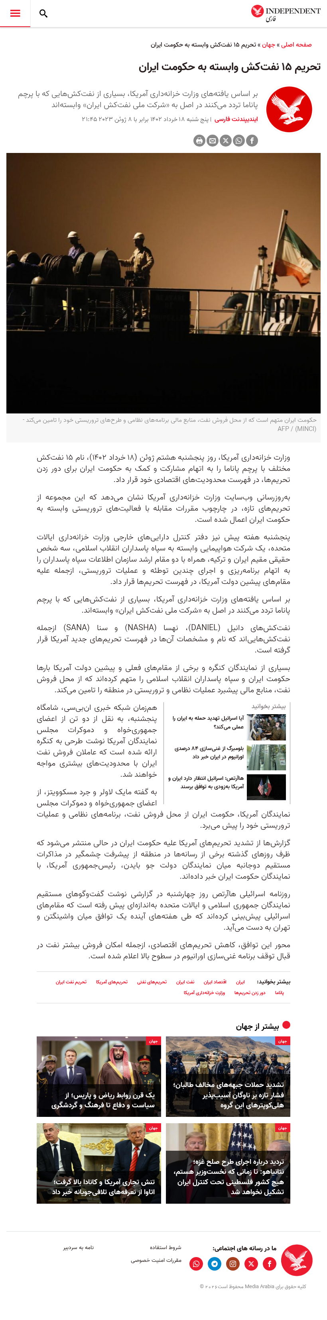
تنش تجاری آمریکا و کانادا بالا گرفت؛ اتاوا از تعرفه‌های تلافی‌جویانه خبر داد (103, 1187)
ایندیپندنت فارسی (235, 119)
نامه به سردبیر (78, 1247)
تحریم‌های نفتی (152, 982)
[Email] (213, 141)
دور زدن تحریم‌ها (250, 993)
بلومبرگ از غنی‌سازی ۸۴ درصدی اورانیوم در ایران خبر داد (209, 753)
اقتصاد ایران (215, 982)
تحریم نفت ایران (71, 982)
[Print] (199, 141)
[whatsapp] (196, 1264)
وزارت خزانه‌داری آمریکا (204, 993)
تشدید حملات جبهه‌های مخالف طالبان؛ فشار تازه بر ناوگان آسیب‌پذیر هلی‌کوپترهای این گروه (228, 1095)
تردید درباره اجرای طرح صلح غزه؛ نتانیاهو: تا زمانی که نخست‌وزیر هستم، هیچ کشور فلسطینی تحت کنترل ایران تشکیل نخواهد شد (228, 1177)
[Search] (43, 13)
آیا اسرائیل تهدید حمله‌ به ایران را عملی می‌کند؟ (208, 723)
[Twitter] (226, 141)
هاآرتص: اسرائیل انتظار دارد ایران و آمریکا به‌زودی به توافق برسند (206, 783)
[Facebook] (252, 141)
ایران (240, 982)
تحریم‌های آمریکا (112, 982)
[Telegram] (214, 1264)
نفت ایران (185, 982)
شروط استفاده (165, 1247)
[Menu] (15, 13)
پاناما (279, 993)
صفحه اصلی (296, 45)
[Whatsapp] (239, 141)
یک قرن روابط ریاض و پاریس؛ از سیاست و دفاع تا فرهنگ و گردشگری (103, 1100)
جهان (268, 45)
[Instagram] (233, 1264)
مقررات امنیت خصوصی (156, 1260)
